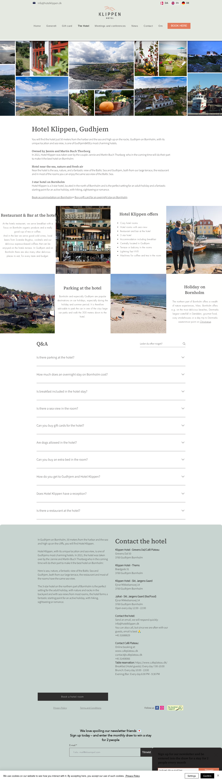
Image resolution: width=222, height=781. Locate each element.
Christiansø (205, 321)
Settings (192, 775)
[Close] (218, 775)
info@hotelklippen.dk (50, 3)
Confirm (207, 775)
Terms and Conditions (90, 708)
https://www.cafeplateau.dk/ (151, 663)
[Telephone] (34, 3)
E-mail (72, 745)
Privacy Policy (132, 775)
